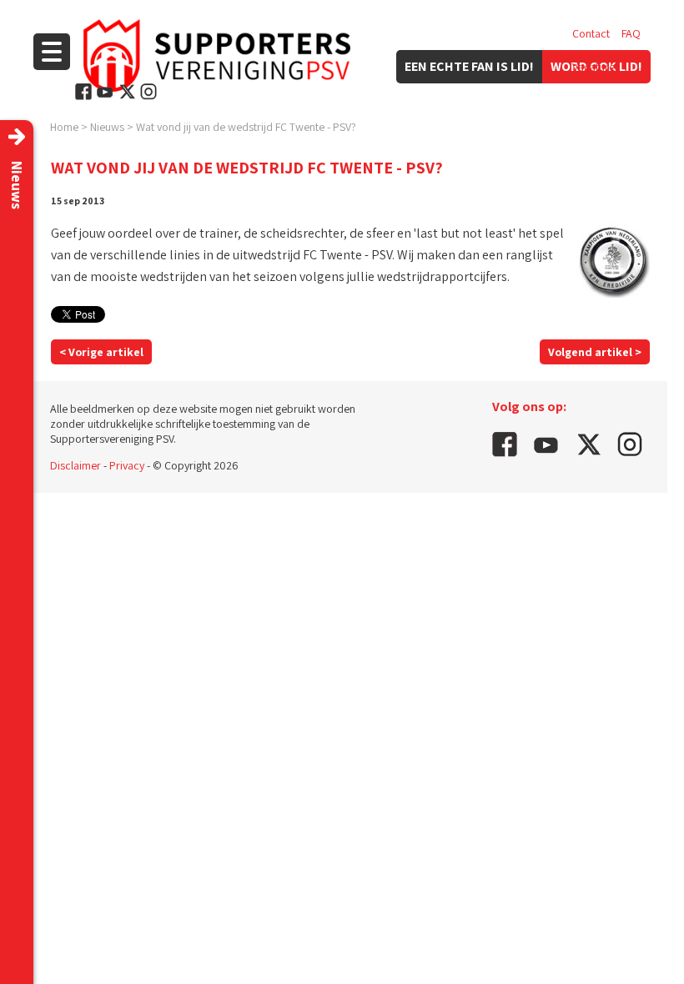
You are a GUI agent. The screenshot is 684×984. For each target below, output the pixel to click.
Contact (591, 33)
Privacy (126, 465)
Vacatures (596, 66)
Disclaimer (75, 465)
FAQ (631, 33)
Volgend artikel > (594, 351)
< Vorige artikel (101, 351)
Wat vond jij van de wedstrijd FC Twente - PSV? (246, 126)
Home (64, 126)
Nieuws (107, 126)
